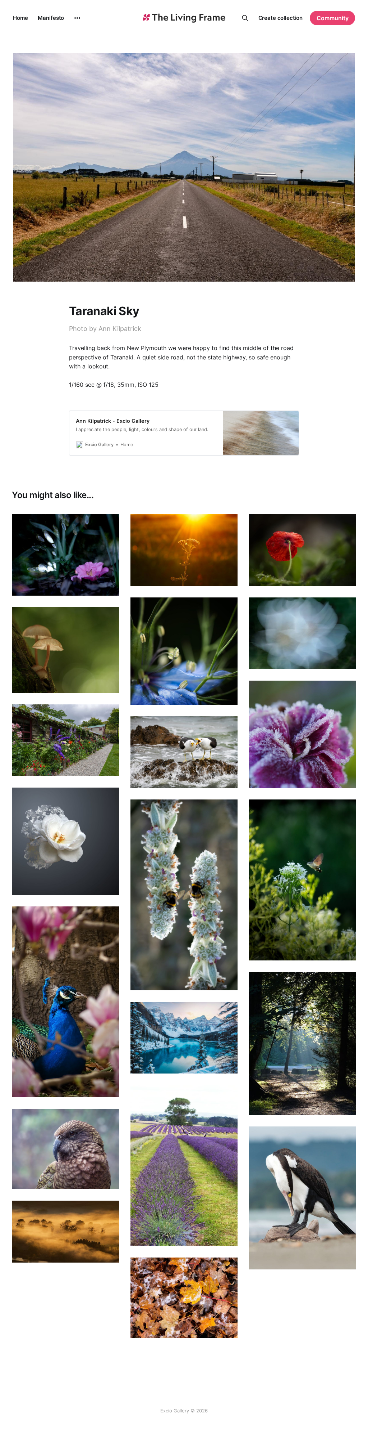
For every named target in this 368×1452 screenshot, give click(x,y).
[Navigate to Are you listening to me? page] (184, 752)
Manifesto (51, 17)
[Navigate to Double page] (184, 894)
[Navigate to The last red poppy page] (302, 550)
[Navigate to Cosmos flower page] (302, 633)
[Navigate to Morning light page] (302, 1043)
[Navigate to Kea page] (65, 1149)
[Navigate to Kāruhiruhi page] (302, 1197)
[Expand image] (108, 585)
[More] (77, 18)
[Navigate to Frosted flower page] (302, 734)
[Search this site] (245, 18)
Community (333, 18)
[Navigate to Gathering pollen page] (302, 879)
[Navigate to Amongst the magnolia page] (65, 1001)
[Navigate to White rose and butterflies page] (65, 841)
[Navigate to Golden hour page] (184, 550)
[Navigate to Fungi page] (65, 650)
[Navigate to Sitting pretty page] (65, 555)
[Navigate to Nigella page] (184, 651)
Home (20, 17)
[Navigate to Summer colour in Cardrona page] (65, 740)
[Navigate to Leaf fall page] (184, 1298)
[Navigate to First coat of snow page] (184, 1038)
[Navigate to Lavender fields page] (184, 1165)
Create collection (280, 17)
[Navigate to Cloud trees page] (65, 1231)
